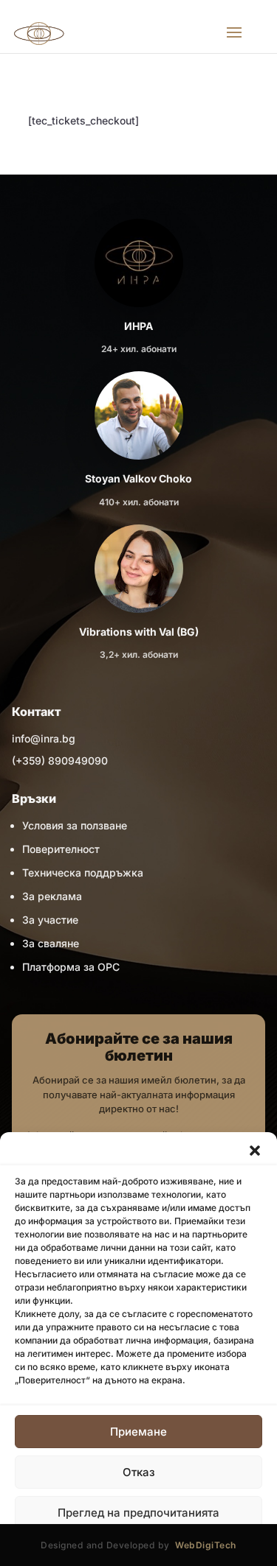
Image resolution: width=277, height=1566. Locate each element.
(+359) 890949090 (60, 760)
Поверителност (61, 849)
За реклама (52, 896)
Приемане (138, 1432)
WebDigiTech (205, 1545)
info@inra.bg (43, 738)
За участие (50, 919)
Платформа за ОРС (71, 967)
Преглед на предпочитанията (138, 1513)
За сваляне (50, 943)
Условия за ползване (74, 825)
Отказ (139, 1472)
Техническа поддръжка (82, 872)
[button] (254, 1150)
